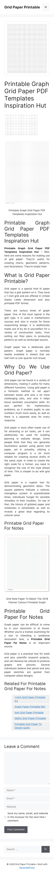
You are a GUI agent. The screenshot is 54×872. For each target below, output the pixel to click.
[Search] (45, 849)
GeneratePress (27, 867)
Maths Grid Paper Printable (30, 718)
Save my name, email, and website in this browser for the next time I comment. (27, 817)
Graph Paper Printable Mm (30, 706)
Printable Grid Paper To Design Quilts (28, 726)
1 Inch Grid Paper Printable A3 (30, 699)
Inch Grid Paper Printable (29, 712)
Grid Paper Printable (22, 7)
